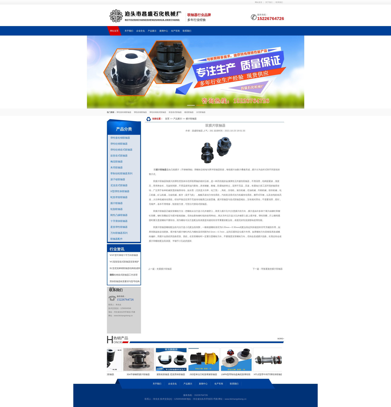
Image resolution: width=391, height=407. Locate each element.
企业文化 (140, 31)
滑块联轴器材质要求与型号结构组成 (125, 282)
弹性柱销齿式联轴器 (158, 112)
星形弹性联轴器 (119, 227)
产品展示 (152, 31)
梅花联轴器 (189, 112)
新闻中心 (163, 31)
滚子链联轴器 (117, 179)
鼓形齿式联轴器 (175, 112)
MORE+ (281, 339)
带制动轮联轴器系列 (121, 173)
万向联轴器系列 (119, 233)
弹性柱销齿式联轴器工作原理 (123, 275)
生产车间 (175, 31)
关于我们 (269, 2)
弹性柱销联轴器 (140, 112)
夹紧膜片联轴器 (164, 269)
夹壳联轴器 (200, 112)
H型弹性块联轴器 (119, 191)
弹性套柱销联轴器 (124, 112)
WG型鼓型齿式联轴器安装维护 (124, 262)
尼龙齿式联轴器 (119, 185)
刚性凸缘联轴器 (119, 215)
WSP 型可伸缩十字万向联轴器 (124, 255)
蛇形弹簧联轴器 (119, 197)
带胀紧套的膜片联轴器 (272, 269)
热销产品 (120, 338)
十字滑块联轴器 (119, 221)
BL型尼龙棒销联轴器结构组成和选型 (125, 269)
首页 (167, 118)
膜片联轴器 (116, 203)
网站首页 (258, 2)
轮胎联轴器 (116, 209)
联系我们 (279, 2)
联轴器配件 (116, 239)
